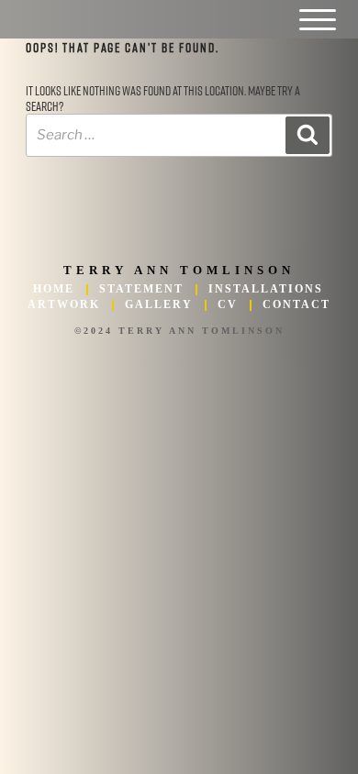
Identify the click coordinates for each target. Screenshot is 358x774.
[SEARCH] (307, 135)
